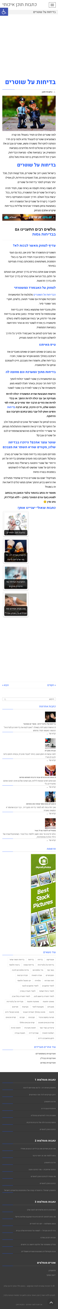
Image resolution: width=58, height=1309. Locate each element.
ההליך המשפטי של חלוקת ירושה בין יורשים (38, 1244)
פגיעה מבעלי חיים (12, 1012)
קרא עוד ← (51, 733)
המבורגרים (50, 975)
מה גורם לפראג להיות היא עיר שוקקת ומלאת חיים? (35, 1216)
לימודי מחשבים (48, 985)
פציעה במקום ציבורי (46, 1017)
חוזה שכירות (49, 980)
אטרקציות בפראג (48, 1062)
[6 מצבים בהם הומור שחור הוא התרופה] (50, 797)
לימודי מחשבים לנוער (30, 985)
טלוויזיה (38, 980)
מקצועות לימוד (38, 1006)
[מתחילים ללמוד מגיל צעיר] (50, 823)
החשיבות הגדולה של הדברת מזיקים (41, 1122)
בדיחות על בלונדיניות (46, 964)
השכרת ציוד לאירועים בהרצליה (43, 1115)
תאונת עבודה (20, 1033)
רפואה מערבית (30, 1027)
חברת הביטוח (22, 975)
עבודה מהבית (50, 750)
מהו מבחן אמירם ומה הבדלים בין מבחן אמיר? (38, 1148)
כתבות (21, 1304)
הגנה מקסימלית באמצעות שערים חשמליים (38, 1251)
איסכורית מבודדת (48, 1108)
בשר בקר (50, 970)
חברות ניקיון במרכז (48, 1237)
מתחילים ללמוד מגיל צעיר (45, 830)
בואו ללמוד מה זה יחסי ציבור (44, 1155)
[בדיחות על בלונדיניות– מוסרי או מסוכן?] (50, 717)
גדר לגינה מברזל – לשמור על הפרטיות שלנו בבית (36, 1230)
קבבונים (31, 1017)
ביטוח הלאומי (14, 964)
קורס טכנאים (11, 1017)
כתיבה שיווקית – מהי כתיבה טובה (42, 1169)
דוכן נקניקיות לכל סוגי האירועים (42, 1094)
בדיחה (40, 959)
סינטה (51, 1012)
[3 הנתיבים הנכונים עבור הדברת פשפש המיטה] (50, 770)
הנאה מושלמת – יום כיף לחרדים (43, 1223)
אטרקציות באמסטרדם (46, 1053)
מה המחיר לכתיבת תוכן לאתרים (43, 1176)
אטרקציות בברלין (48, 1058)
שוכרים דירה (34, 1033)
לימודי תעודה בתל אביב (21, 996)
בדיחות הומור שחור (16, 959)
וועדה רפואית (37, 975)
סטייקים (15, 1006)
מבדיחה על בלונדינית (15, 1001)
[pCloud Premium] (29, 217)
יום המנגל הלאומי (24, 980)
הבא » (5, 685)
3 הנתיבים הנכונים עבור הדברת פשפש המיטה (37, 777)
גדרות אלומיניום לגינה (20, 970)
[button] (4, 12)
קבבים (22, 1017)
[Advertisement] (29, 48)
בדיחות (11, 407)
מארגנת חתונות (33, 1001)
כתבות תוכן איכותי (19, 4)
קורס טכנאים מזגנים (46, 1022)
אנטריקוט (50, 959)
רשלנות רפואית (48, 1033)
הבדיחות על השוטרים (44, 294)
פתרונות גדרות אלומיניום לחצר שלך (41, 1210)
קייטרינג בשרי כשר (47, 1027)
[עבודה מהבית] (50, 743)
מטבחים (50, 1006)
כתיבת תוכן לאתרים (48, 1129)
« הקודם (51, 685)
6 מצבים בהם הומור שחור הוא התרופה (41, 804)
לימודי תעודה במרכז (27, 991)
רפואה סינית (16, 1027)
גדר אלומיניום (38, 970)
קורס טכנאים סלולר (26, 1022)
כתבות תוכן (47, 91)
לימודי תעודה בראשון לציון (44, 996)
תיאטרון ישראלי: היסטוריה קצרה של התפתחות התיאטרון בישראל (30, 1190)
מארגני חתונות (48, 1001)
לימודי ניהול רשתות (46, 991)
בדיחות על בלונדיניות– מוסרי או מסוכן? (39, 724)
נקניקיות (25, 1006)
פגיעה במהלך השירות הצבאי (34, 1012)
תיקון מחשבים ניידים (46, 1038)
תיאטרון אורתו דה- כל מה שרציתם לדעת (39, 1087)
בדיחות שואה (29, 964)
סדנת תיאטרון (50, 1101)
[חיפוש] (5, 699)
